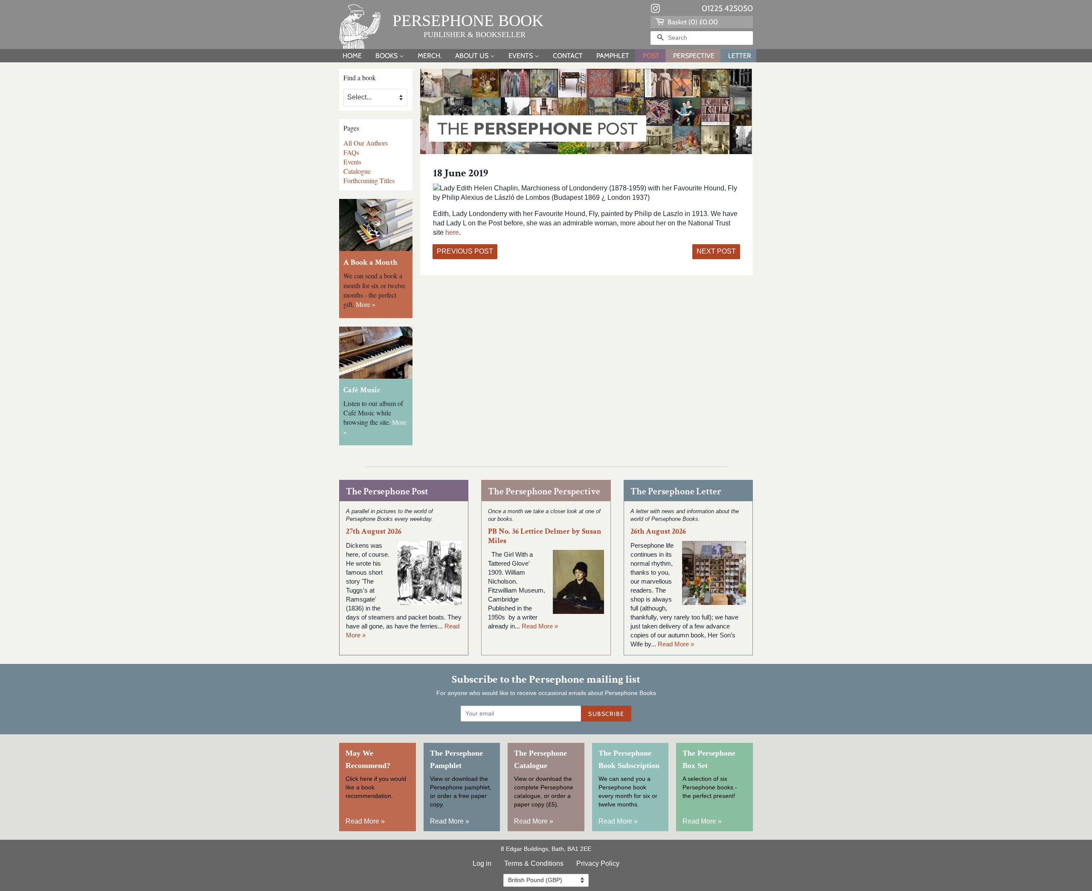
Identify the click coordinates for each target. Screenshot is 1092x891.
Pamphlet (612, 56)
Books (387, 56)
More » (365, 304)
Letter (739, 56)
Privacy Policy (597, 863)
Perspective (693, 56)
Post (651, 56)
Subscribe (606, 714)
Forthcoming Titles (369, 180)
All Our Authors (365, 142)
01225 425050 (727, 8)
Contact (568, 56)
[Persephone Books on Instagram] (655, 10)
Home (352, 56)
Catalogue (357, 171)
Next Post (716, 251)
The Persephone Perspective (544, 491)
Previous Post (465, 251)
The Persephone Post (387, 491)
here (452, 232)
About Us (472, 56)
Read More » (540, 626)
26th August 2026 (658, 531)
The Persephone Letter (675, 491)
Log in (482, 863)
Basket (692, 22)
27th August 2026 (373, 531)
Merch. (429, 56)
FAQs (351, 152)
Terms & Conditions (533, 863)
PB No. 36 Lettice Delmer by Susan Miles (544, 535)
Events (521, 56)
